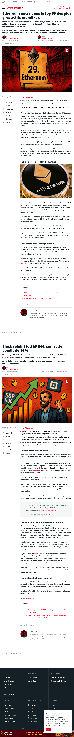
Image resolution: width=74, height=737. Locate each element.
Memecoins (8, 705)
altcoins (23, 263)
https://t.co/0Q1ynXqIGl (48, 510)
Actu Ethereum (9, 681)
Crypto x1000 (8, 718)
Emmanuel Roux (12, 38)
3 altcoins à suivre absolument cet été (37, 298)
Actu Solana (8, 684)
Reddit (8, 116)
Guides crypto (32, 678)
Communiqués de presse (59, 681)
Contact (53, 705)
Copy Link (8, 122)
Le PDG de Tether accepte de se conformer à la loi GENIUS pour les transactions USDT (48, 616)
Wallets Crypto (32, 681)
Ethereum (31, 304)
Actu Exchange (9, 694)
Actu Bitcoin (8, 678)
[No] (70, 712)
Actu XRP (7, 687)
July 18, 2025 (47, 515)
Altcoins (31, 625)
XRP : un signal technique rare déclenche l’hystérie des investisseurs (43, 294)
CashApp (37, 470)
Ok (48, 729)
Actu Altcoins (8, 691)
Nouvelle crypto (9, 708)
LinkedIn (8, 119)
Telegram (8, 112)
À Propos (54, 708)
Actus (6, 673)
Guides (6, 701)
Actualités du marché (58, 678)
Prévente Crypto (9, 722)
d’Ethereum (33, 203)
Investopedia (30, 599)
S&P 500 (37, 554)
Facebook (8, 102)
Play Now (58, 733)
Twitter (7, 106)
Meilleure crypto (9, 712)
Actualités (23, 304)
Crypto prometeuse (10, 715)
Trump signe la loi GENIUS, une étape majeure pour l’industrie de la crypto (49, 611)
